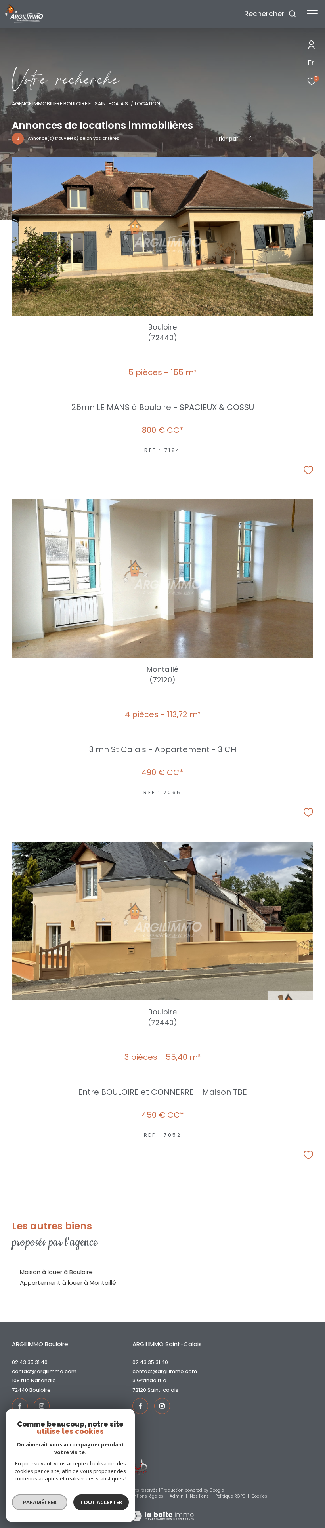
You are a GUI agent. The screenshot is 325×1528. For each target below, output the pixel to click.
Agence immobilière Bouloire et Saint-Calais (70, 103)
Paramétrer (40, 1502)
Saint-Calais (162, 1390)
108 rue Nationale (34, 1380)
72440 (20, 1390)
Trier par (226, 138)
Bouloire (40, 1390)
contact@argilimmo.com (44, 1371)
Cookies (259, 1496)
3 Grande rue (149, 1380)
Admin (177, 1496)
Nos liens (200, 1496)
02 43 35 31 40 (30, 1362)
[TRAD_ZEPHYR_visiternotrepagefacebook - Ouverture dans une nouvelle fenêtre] (20, 1406)
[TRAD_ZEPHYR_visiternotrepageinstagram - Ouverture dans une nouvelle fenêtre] (42, 1406)
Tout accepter (101, 1502)
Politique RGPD (230, 1496)
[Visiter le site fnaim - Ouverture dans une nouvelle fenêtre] (135, 1467)
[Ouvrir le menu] (312, 14)
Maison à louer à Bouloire (56, 1272)
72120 (139, 1390)
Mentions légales (146, 1496)
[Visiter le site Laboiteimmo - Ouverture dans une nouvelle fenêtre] (162, 1510)
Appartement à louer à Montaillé (68, 1282)
